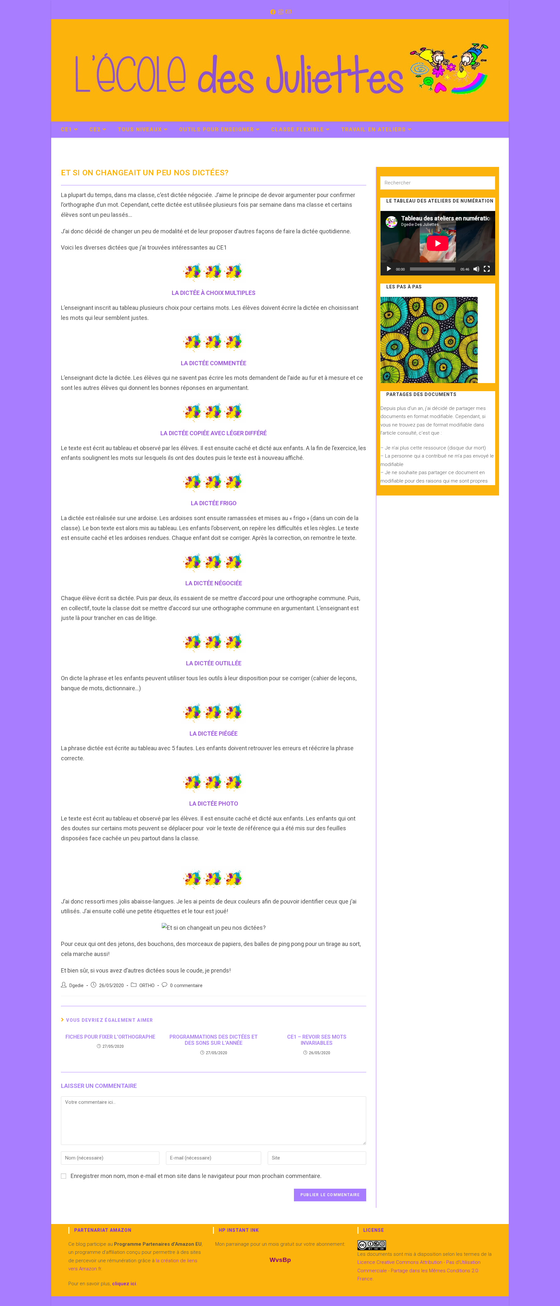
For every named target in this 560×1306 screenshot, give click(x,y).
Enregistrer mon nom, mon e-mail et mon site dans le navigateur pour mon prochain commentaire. (196, 1175)
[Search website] (492, 130)
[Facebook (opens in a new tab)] (272, 12)
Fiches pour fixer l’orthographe (110, 1037)
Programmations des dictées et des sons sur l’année (213, 1040)
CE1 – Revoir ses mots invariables (316, 1040)
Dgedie (76, 985)
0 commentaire (186, 985)
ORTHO (147, 985)
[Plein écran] (487, 269)
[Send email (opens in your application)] (288, 12)
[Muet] (476, 269)
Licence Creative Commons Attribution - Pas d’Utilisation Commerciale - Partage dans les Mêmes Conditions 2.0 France (419, 1270)
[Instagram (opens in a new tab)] (280, 12)
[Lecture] (389, 269)
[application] (437, 243)
